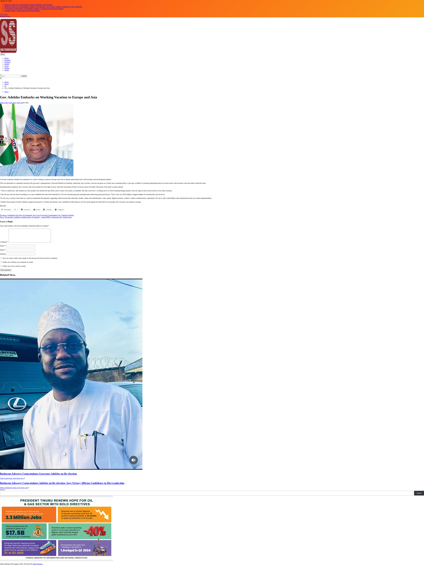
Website (3, 254)
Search (2, 490)
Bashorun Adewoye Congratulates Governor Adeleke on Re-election (28, 5)
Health (6, 64)
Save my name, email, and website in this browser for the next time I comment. (30, 258)
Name (3, 246)
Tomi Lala (3, 103)
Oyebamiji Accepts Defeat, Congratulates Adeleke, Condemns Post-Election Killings (33, 9)
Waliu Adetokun (5, 488)
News (6, 66)
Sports (6, 70)
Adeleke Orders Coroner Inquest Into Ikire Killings (22, 11)
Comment (4, 242)
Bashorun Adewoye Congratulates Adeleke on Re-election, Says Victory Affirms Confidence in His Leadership (43, 7)
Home (6, 58)
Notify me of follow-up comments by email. (18, 262)
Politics (6, 68)
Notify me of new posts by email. (14, 266)
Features (7, 62)
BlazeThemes (37, 564)
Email (2, 250)
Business (7, 60)
